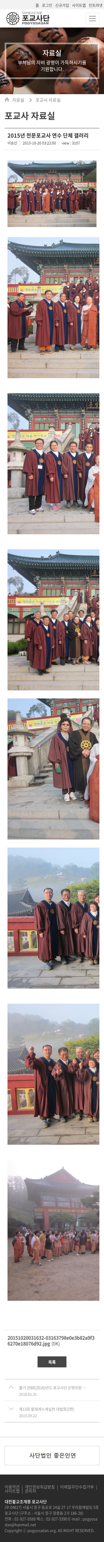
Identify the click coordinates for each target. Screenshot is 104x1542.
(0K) (51, 1340)
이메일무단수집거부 (77, 1487)
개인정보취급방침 (40, 1487)
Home (8, 99)
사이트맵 (79, 5)
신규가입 (62, 5)
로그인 (47, 5)
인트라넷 (96, 5)
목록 (52, 1362)
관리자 (30, 1491)
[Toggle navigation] (92, 18)
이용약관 (12, 1487)
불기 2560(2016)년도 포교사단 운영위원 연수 (53, 1387)
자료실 (18, 100)
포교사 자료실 (48, 100)
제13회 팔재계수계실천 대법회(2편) (46, 1409)
